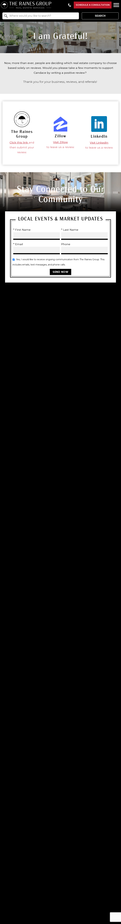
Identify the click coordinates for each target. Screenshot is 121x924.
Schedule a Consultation (93, 4)
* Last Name (69, 229)
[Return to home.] (33, 5)
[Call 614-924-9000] (69, 5)
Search (100, 15)
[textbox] (42, 16)
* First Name (22, 229)
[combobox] (40, 15)
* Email (18, 244)
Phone (65, 244)
